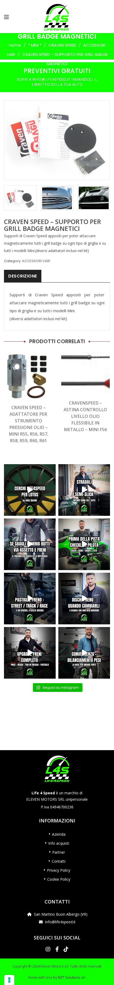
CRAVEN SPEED (62, 45)
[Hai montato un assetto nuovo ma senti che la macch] (84, 653)
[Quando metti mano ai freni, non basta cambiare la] (30, 653)
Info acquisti (58, 843)
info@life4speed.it (60, 921)
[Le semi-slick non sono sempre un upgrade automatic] (84, 490)
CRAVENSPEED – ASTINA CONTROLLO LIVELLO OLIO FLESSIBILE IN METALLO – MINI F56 (85, 416)
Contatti (58, 861)
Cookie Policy (58, 879)
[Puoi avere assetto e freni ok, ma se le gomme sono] (30, 544)
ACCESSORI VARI (36, 260)
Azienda (58, 834)
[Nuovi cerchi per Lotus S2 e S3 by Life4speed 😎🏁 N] (30, 490)
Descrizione (22, 276)
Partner (58, 852)
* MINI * (34, 45)
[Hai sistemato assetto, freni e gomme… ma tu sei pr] (84, 544)
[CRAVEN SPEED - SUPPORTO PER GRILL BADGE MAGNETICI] (20, 197)
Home (15, 45)
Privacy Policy (58, 870)
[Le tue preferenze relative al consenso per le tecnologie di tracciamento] (9, 980)
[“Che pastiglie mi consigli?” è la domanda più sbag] (30, 598)
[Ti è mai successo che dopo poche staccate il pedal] (84, 598)
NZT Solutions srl (71, 977)
